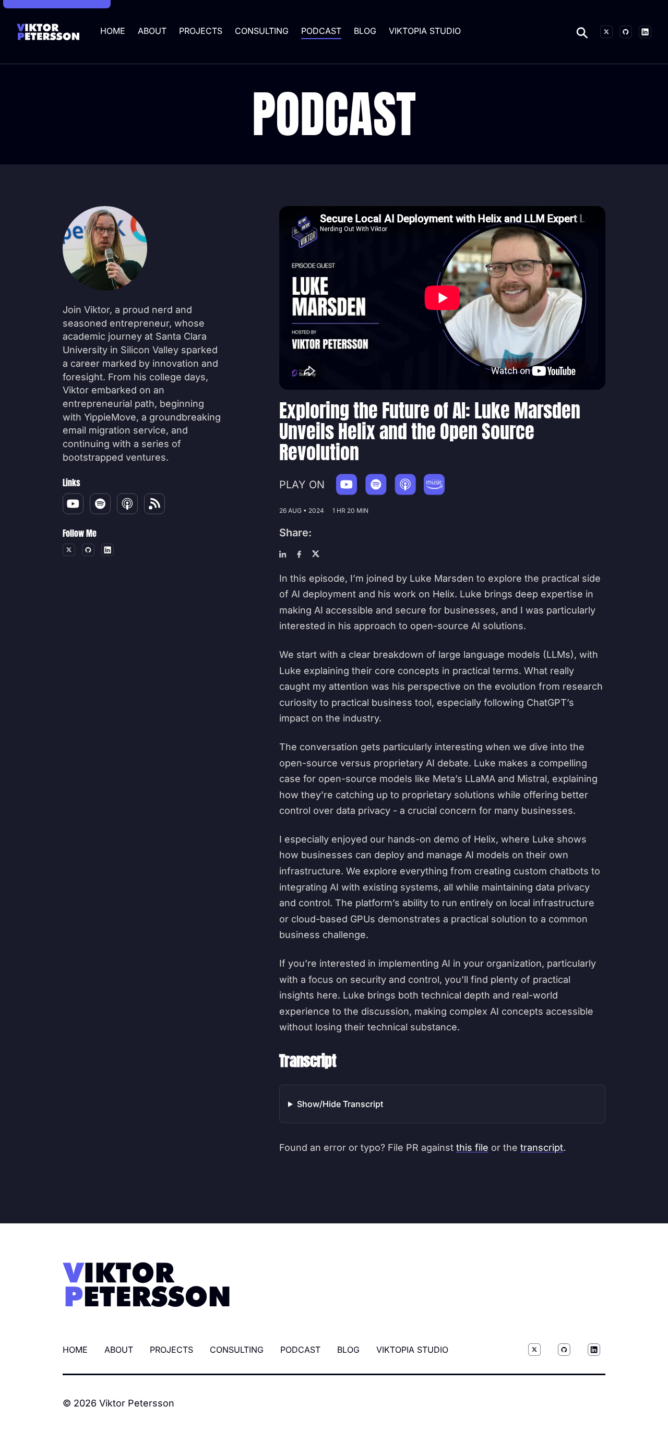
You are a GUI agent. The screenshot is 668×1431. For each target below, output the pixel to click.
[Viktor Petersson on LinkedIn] (645, 32)
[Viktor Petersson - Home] (48, 32)
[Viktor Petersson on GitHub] (625, 32)
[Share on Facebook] (299, 554)
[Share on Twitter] (315, 554)
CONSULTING (262, 31)
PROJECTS (200, 31)
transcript (541, 1147)
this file (472, 1147)
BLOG (365, 31)
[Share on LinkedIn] (283, 554)
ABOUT (152, 31)
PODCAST (321, 31)
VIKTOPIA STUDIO (425, 31)
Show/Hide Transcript (340, 1104)
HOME (112, 31)
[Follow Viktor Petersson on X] (606, 32)
